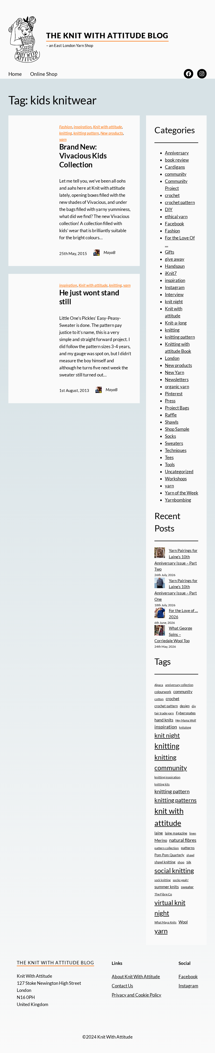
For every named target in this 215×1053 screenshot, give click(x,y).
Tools (170, 464)
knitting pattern (86, 133)
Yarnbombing (178, 500)
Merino (160, 840)
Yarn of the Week (181, 493)
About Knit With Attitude (136, 976)
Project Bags (177, 408)
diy (194, 706)
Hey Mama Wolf (185, 720)
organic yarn (177, 386)
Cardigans (175, 167)
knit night (174, 301)
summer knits (166, 886)
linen (192, 833)
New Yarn (174, 372)
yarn (63, 139)
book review (177, 160)
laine (158, 833)
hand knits (163, 719)
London (172, 358)
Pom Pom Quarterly (169, 855)
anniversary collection (179, 685)
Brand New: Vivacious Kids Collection (83, 155)
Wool (183, 921)
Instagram (175, 287)
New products (111, 133)
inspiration (83, 126)
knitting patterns (175, 800)
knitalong (185, 727)
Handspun (175, 266)
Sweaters (174, 443)
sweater (187, 887)
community (175, 174)
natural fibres (182, 840)
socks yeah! (181, 880)
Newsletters (177, 379)
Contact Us (122, 985)
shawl (190, 855)
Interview (174, 294)
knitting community (170, 762)
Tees (169, 457)
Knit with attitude (107, 126)
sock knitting (162, 880)
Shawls (171, 422)
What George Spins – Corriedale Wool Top (173, 634)
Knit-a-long (176, 323)
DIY (169, 209)
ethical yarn (176, 216)
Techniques (175, 450)
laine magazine (176, 833)
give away (174, 259)
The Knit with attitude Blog (107, 35)
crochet (172, 195)
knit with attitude (169, 817)
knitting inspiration (167, 777)
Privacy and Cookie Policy (136, 995)
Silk (188, 862)
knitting (65, 133)
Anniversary (177, 153)
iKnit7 (171, 273)
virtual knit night (169, 907)
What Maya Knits (165, 922)
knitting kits (162, 784)
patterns (188, 847)
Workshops (176, 478)
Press (170, 400)
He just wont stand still (89, 297)
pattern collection (166, 848)
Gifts (169, 252)
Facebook (174, 223)
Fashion (65, 126)
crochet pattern (180, 202)
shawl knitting (164, 862)
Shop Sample (177, 429)
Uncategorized (179, 471)
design (185, 706)
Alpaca (158, 685)
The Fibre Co (163, 894)
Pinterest (173, 393)
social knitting (174, 870)
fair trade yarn (164, 713)
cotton (159, 699)
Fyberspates (186, 713)
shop (181, 862)
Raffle (171, 415)
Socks (170, 436)
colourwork (162, 692)
